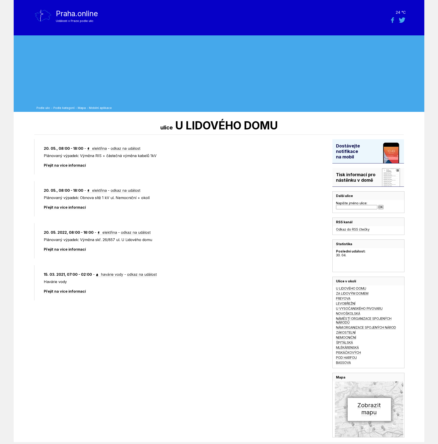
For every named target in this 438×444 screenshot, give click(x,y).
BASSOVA (343, 363)
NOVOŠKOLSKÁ (348, 313)
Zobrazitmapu (369, 409)
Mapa (82, 108)
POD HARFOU (346, 358)
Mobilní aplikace (100, 108)
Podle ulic (43, 108)
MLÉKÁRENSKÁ (347, 347)
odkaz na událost (125, 148)
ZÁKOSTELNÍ (346, 332)
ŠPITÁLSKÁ (344, 342)
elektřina (99, 148)
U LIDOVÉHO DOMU (351, 288)
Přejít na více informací (65, 165)
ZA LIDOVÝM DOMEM (352, 293)
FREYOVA (343, 298)
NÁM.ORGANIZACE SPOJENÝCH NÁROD (366, 327)
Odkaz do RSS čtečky (353, 229)
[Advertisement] (229, 72)
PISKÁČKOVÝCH (348, 353)
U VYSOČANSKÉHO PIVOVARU (359, 308)
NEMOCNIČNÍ (346, 337)
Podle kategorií (64, 108)
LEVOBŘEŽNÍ (345, 303)
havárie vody (111, 274)
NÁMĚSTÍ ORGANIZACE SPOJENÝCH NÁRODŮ (363, 320)
